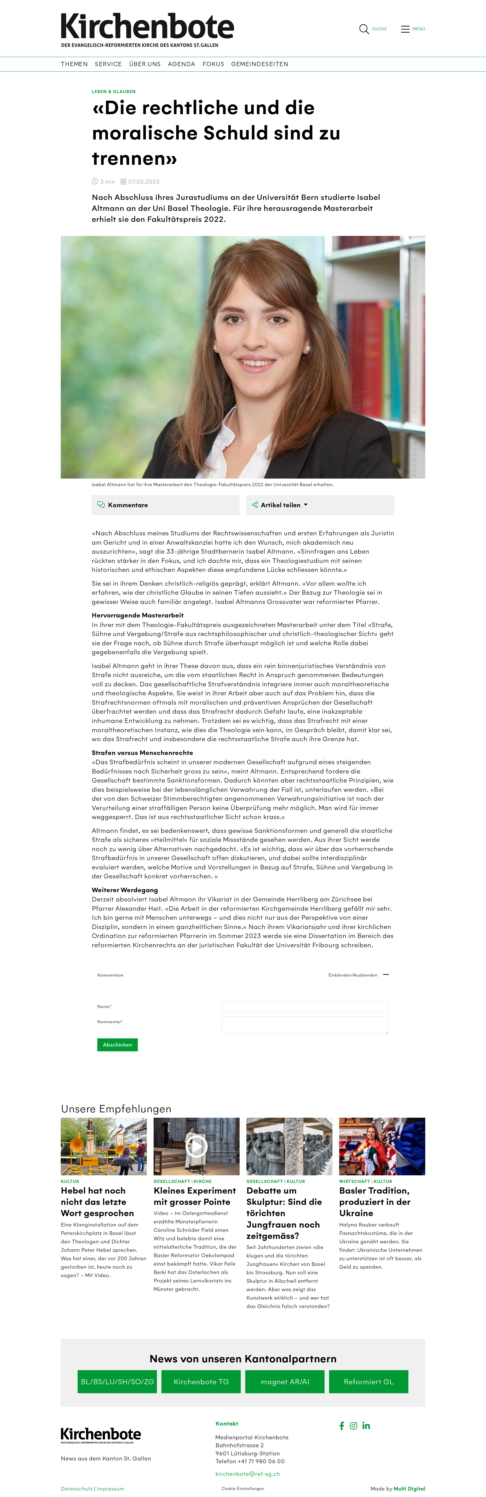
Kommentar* (110, 1021)
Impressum (110, 1488)
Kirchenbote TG (201, 1381)
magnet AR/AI (285, 1381)
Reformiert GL (369, 1381)
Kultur (70, 1181)
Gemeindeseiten (259, 64)
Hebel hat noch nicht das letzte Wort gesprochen (97, 1202)
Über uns (145, 64)
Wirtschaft (354, 1181)
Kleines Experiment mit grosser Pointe (195, 1196)
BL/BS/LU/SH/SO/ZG (117, 1381)
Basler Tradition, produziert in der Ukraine (374, 1202)
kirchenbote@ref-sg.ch (247, 1473)
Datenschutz (77, 1488)
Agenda (181, 64)
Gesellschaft (172, 1181)
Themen (74, 64)
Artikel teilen (281, 505)
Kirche (203, 1181)
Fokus (213, 64)
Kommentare (128, 505)
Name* (104, 1006)
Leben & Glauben (114, 91)
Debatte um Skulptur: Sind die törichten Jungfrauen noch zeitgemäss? (284, 1213)
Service (108, 64)
